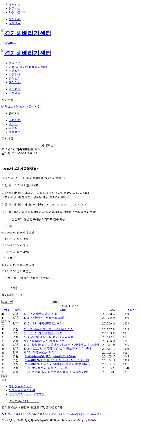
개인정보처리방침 (20, 386)
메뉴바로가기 (17, 4)
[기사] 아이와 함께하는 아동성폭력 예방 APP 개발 (56, 371)
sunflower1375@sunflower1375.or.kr (80, 414)
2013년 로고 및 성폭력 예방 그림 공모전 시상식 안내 (57, 348)
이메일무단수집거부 (22, 390)
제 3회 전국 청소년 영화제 (40, 352)
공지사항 (35, 106)
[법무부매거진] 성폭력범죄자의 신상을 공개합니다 (56, 360)
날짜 (112, 309)
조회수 (131, 309)
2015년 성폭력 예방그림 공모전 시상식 (48, 329)
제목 (63, 309)
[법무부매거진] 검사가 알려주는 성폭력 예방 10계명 (57, 364)
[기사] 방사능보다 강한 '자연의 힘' (46, 367)
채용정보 (15, 131)
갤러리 (13, 124)
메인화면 (15, 19)
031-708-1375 (16, 414)
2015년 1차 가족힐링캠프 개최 (43, 333)
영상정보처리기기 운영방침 (27, 394)
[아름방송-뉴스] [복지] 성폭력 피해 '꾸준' (50, 356)
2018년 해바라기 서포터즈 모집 (44, 317)
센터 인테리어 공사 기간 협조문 (44, 340)
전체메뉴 (15, 23)
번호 (7, 309)
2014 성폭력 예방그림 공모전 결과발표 (48, 336)
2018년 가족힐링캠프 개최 (40, 313)
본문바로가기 (17, 8)
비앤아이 (90, 420)
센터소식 (20, 106)
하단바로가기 (17, 12)
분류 (18, 309)
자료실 (13, 128)
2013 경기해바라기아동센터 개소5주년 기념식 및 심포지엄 (61, 344)
